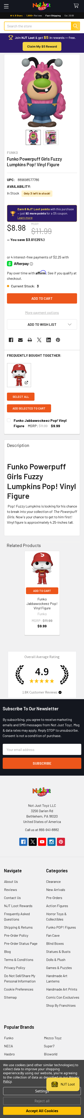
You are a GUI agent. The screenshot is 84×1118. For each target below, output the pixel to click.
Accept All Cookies (42, 1110)
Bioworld (50, 1054)
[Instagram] (51, 842)
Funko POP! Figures (61, 927)
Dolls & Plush (55, 959)
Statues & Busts (58, 951)
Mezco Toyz (53, 1038)
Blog (7, 951)
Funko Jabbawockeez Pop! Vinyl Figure (42, 603)
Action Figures (57, 906)
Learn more (24, 217)
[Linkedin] (49, 340)
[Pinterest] (58, 340)
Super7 (49, 1046)
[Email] (20, 340)
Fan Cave (53, 935)
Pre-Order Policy (16, 935)
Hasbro (9, 1054)
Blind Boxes (55, 943)
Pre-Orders (54, 897)
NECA (8, 1046)
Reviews (10, 889)
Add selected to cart (29, 408)
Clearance (53, 881)
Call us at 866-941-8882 (42, 829)
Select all (21, 396)
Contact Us (12, 897)
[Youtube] (42, 842)
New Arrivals (55, 889)
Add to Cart (42, 591)
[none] (42, 92)
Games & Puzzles (59, 967)
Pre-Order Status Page (20, 943)
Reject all (42, 1100)
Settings (42, 1091)
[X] (39, 340)
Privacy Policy (14, 967)
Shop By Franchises (61, 1005)
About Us (11, 881)
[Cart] (77, 6)
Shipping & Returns (18, 927)
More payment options (42, 312)
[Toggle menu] (6, 6)
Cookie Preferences (18, 989)
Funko (8, 1038)
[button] (42, 324)
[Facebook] (11, 340)
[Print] (30, 340)
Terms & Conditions (18, 959)
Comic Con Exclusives (62, 997)
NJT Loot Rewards (18, 906)
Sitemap (10, 997)
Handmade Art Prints (61, 989)
